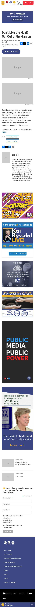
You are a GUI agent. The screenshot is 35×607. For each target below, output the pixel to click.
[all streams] (32, 604)
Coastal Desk (8, 522)
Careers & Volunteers (10, 582)
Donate (29, 3)
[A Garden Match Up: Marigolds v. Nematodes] (8, 463)
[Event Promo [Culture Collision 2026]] (17, 206)
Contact (6, 578)
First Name (6, 504)
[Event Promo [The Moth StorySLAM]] (17, 274)
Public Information (9, 562)
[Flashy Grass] (8, 477)
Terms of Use (8, 554)
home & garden (12, 141)
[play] (3, 605)
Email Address (7, 498)
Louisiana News (12, 137)
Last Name (6, 510)
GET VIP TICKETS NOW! (18, 254)
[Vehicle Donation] (17, 304)
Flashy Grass (19, 476)
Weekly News (8, 520)
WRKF (4, 132)
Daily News (7, 518)
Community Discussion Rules (12, 558)
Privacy (6, 570)
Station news (8, 527)
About (5, 574)
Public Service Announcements (13, 566)
